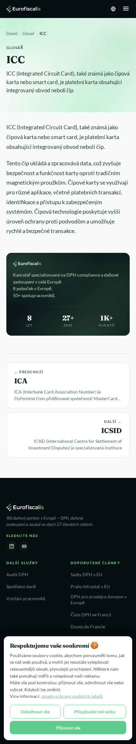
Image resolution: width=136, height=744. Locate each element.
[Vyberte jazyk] (113, 9)
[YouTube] (24, 546)
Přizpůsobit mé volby (94, 711)
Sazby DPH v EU (86, 574)
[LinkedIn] (11, 546)
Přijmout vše (68, 727)
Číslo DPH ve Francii (91, 614)
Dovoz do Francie (88, 626)
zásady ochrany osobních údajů (71, 696)
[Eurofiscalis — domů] (23, 8)
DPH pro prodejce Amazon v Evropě (99, 599)
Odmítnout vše (35, 711)
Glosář (28, 33)
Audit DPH (17, 574)
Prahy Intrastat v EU (90, 586)
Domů (11, 33)
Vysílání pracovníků (25, 598)
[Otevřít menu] (126, 9)
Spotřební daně (21, 586)
